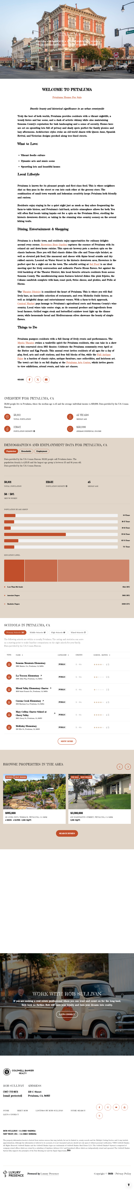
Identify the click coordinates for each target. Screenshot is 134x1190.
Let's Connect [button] (67, 1014)
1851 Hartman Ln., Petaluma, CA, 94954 (30, 704)
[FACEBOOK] (99, 1107)
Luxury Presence (49, 1173)
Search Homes (67, 833)
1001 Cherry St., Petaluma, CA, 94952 (29, 718)
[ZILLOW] (124, 1107)
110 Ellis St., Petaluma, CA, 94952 (28, 729)
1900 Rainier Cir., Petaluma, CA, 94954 (30, 666)
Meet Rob (22, 1110)
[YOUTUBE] (116, 1107)
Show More (67, 741)
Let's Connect (11, 1114)
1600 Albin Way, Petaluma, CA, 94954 (29, 679)
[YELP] (99, 1115)
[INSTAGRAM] (108, 1107)
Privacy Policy (123, 1173)
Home (6, 1110)
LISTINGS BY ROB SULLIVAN (49, 1110)
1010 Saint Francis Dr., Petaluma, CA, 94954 (32, 691)
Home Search (78, 1110)
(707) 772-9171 (10, 1091)
